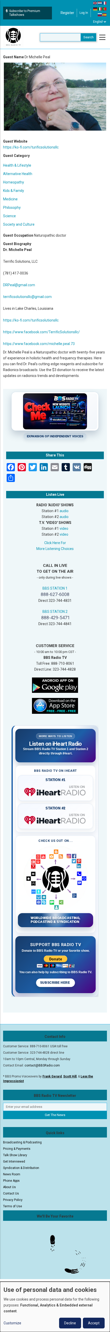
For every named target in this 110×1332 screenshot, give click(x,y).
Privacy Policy (13, 1200)
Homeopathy (13, 182)
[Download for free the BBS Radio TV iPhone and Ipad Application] (55, 705)
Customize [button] (12, 1323)
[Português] (104, 8)
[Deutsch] (95, 8)
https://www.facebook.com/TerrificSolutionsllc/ (41, 332)
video (64, 528)
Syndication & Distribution (21, 1168)
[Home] (13, 37)
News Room (11, 1174)
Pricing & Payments (16, 1149)
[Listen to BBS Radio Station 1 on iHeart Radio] (55, 791)
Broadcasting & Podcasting (22, 1142)
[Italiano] (100, 8)
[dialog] (55, 1307)
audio (64, 511)
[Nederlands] (100, 3)
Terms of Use (12, 1206)
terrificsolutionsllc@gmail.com (27, 297)
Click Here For (55, 543)
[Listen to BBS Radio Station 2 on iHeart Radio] (55, 819)
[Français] (104, 3)
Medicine (10, 199)
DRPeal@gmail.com (19, 285)
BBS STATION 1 (55, 588)
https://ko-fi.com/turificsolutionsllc (31, 147)
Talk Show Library (15, 1155)
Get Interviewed (14, 1161)
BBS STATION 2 (55, 612)
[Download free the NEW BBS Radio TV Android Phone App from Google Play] (55, 685)
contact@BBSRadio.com (42, 1065)
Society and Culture (19, 224)
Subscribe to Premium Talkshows (24, 13)
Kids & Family (13, 191)
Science (9, 216)
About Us (9, 1187)
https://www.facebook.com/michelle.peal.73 (39, 344)
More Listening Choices (55, 549)
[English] (95, 3)
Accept (94, 1323)
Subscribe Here (55, 982)
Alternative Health (17, 174)
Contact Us (11, 1193)
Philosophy (12, 207)
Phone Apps (11, 1180)
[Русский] (100, 14)
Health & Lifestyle (17, 165)
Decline (70, 1323)
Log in (84, 13)
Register (67, 13)
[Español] (104, 14)
